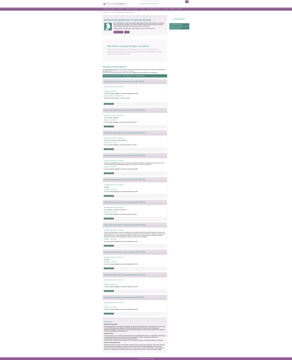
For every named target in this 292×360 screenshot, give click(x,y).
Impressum (140, 358)
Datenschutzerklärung (147, 358)
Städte (112, 12)
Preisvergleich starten (109, 103)
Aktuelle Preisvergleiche (176, 27)
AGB (153, 358)
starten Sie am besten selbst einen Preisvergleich (123, 71)
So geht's (127, 32)
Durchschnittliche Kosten (176, 24)
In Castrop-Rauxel (139, 75)
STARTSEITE (106, 12)
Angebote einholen (118, 32)
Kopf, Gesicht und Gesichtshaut (112, 75)
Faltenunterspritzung (128, 75)
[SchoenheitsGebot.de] (116, 3)
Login (187, 1)
